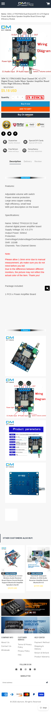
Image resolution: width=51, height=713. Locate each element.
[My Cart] (48, 4)
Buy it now (25, 104)
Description (15, 161)
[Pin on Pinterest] (15, 134)
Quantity (5, 97)
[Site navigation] (3, 4)
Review (38, 161)
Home (3, 14)
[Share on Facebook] (3, 134)
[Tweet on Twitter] (9, 134)
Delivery (28, 161)
